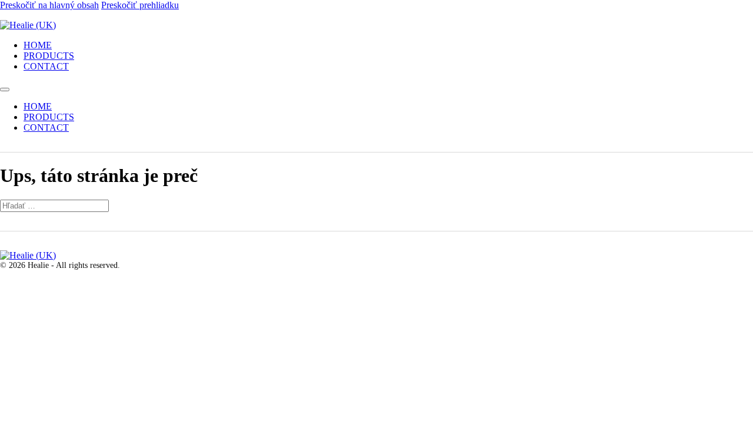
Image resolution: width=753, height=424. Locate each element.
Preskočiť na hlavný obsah (49, 5)
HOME (38, 45)
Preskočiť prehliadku (140, 5)
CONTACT (46, 66)
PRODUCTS (49, 56)
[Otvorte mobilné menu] (4, 89)
